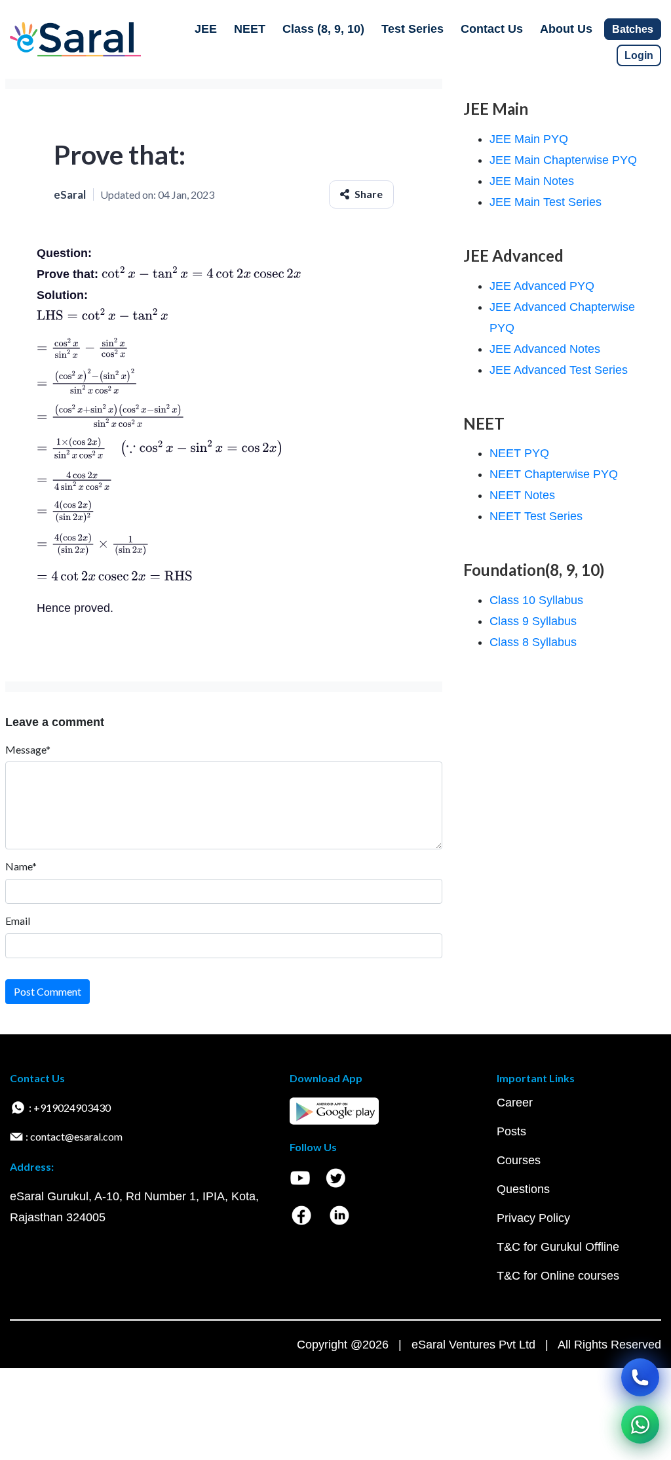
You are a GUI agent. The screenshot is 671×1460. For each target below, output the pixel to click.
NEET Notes (522, 495)
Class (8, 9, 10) (323, 28)
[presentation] (201, 274)
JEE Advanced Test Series (558, 369)
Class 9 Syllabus (533, 621)
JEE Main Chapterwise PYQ (563, 160)
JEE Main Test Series (545, 202)
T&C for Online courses (558, 1275)
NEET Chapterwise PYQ (553, 474)
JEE (206, 28)
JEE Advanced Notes (544, 348)
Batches (632, 29)
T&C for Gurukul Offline (558, 1246)
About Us (566, 28)
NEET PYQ (519, 453)
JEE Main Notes (531, 181)
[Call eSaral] (640, 1377)
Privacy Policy (533, 1218)
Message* (27, 749)
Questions (523, 1189)
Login (638, 55)
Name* (21, 866)
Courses (519, 1160)
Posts (511, 1131)
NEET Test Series (536, 516)
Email (17, 920)
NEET (249, 28)
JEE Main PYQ (528, 139)
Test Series (412, 28)
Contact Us (492, 28)
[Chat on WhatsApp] (640, 1425)
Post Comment (47, 991)
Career (515, 1102)
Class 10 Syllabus (536, 600)
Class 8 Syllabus (533, 642)
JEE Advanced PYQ (541, 286)
